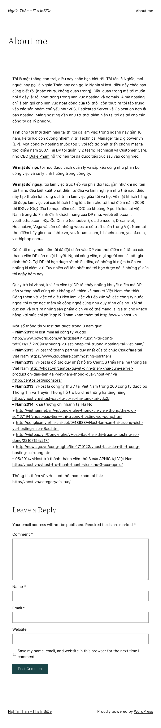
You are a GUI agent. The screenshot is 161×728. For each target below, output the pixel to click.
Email (18, 608)
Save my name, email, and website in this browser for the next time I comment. (78, 654)
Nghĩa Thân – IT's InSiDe (30, 11)
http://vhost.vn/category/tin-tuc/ (41, 482)
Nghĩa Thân (52, 85)
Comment (22, 534)
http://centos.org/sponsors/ (37, 380)
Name (19, 586)
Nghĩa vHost (100, 85)
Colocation (124, 109)
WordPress (143, 711)
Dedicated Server (93, 109)
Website (19, 629)
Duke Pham (39, 156)
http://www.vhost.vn (118, 315)
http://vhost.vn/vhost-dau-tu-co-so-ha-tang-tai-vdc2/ (60, 398)
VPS (72, 109)
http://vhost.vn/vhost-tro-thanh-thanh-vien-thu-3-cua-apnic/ (67, 464)
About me (144, 11)
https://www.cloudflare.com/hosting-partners (70, 356)
